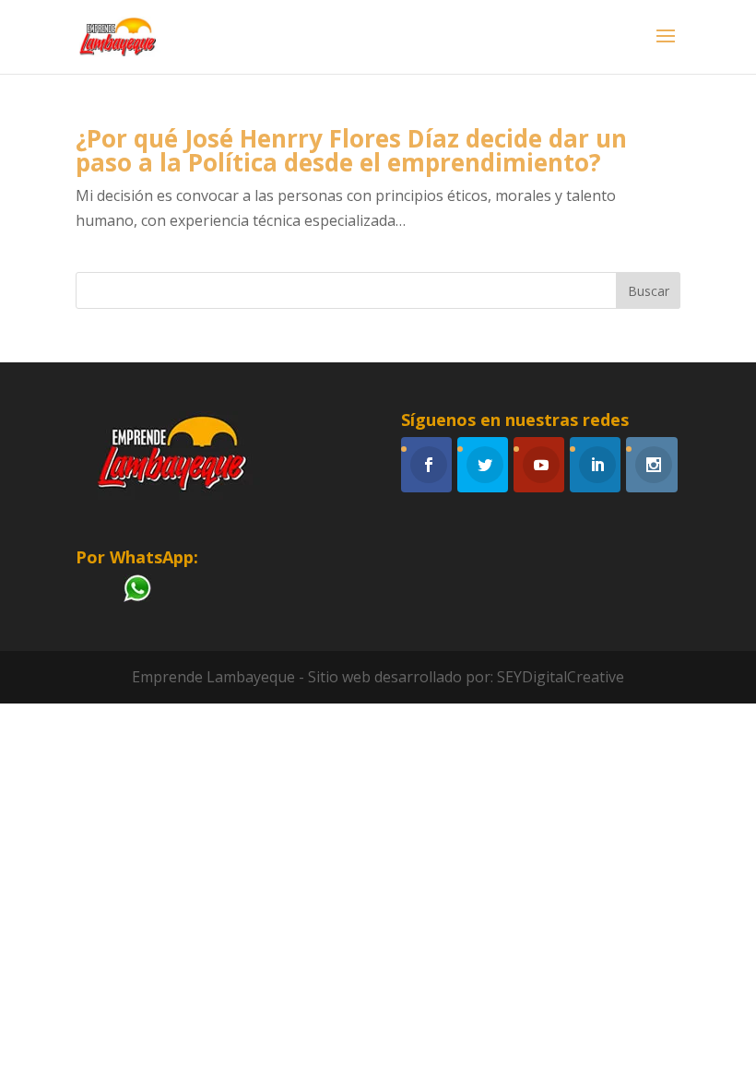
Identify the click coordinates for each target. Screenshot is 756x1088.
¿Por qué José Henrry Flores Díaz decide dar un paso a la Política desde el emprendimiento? (351, 150)
